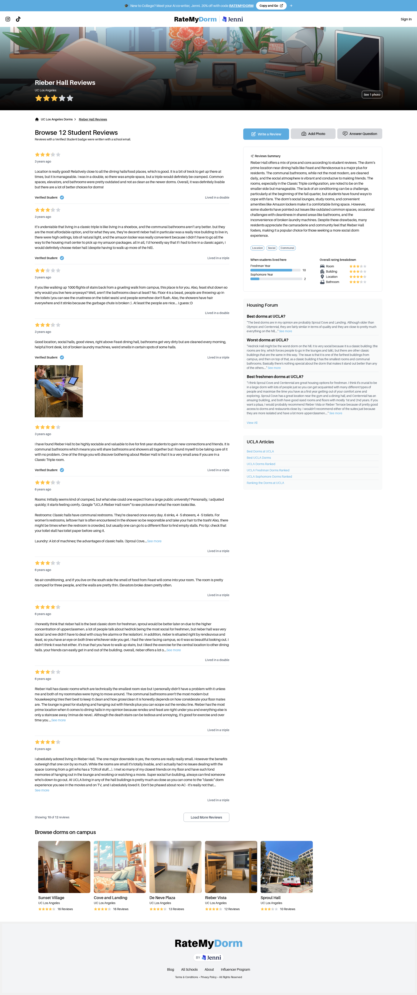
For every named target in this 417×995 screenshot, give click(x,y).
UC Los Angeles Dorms (57, 119)
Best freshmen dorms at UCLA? (275, 376)
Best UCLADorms (259, 457)
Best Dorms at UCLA (260, 451)
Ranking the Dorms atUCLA (265, 483)
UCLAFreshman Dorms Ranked (268, 470)
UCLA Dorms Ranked (261, 464)
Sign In (406, 19)
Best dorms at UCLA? (266, 316)
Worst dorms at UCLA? (267, 340)
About (209, 969)
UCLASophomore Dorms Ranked (269, 476)
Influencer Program (235, 969)
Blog (170, 969)
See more (285, 331)
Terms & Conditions (186, 977)
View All (252, 422)
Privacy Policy (209, 977)
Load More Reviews (206, 817)
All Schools (189, 969)
